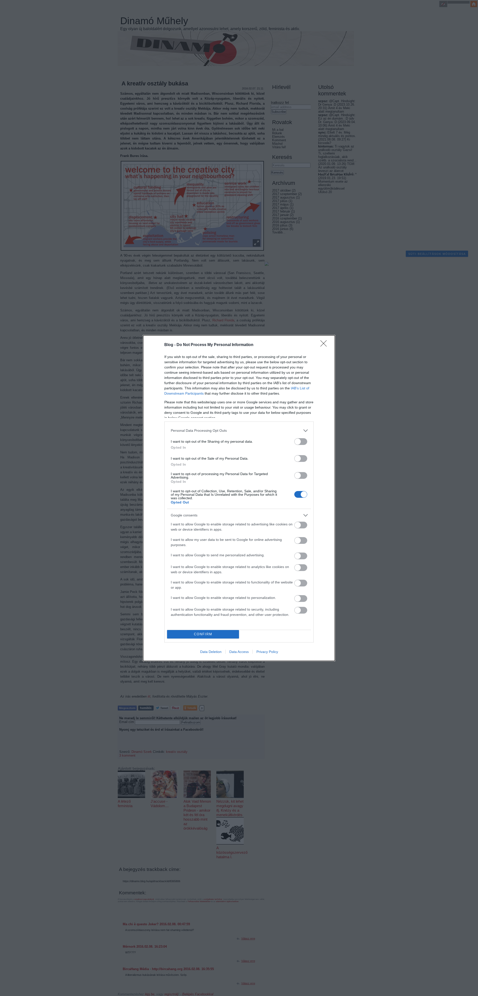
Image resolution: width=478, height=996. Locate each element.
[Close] (325, 345)
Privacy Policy (267, 652)
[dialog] (239, 498)
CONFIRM (203, 634)
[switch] (300, 441)
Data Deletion (211, 652)
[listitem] (239, 430)
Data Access (239, 652)
